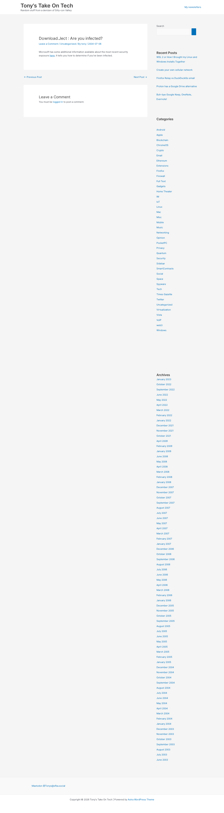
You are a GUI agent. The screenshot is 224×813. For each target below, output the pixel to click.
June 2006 (162, 574)
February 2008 (164, 477)
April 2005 (162, 646)
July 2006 (161, 569)
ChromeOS (162, 145)
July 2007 (161, 512)
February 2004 (164, 718)
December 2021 (165, 425)
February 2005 (164, 656)
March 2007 (162, 533)
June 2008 (162, 456)
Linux (159, 206)
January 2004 (163, 723)
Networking (162, 232)
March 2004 (162, 713)
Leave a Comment (48, 43)
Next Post (140, 77)
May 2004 (161, 703)
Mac (158, 212)
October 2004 (163, 677)
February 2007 (164, 538)
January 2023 (163, 379)
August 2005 (163, 626)
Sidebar (160, 263)
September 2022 (165, 389)
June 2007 (162, 518)
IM (157, 196)
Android (160, 129)
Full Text (161, 181)
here (52, 55)
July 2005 (161, 631)
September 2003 (165, 744)
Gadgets (160, 186)
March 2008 (162, 471)
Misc (159, 217)
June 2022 (162, 394)
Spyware (161, 284)
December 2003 (165, 729)
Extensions (162, 165)
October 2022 (163, 384)
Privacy (160, 248)
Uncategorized (68, 43)
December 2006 (165, 548)
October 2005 (163, 615)
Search (160, 26)
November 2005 (165, 610)
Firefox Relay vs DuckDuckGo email (175, 78)
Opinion (160, 237)
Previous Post (33, 77)
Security (160, 258)
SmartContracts (165, 268)
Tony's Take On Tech (47, 5)
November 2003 (165, 734)
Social (159, 273)
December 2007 (165, 487)
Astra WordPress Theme (141, 799)
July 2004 (161, 692)
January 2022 (163, 420)
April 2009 (162, 441)
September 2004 (165, 682)
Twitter (160, 299)
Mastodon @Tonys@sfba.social (48, 785)
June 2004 (162, 698)
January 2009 (163, 451)
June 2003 (162, 759)
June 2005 (162, 636)
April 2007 (162, 528)
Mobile (160, 222)
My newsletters (193, 7)
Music (159, 227)
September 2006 (165, 559)
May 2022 (161, 399)
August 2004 (163, 687)
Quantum (161, 253)
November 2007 (165, 492)
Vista (159, 314)
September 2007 (165, 502)
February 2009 (164, 446)
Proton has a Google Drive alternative (176, 86)
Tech (159, 289)
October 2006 (163, 554)
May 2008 (161, 461)
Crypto (160, 150)
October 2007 (163, 497)
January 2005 (163, 662)
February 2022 (164, 415)
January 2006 (163, 600)
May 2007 (161, 523)
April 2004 (162, 708)
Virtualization (163, 309)
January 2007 (163, 543)
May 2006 (161, 579)
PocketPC (161, 242)
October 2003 (163, 739)
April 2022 (162, 404)
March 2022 (162, 410)
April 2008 (162, 466)
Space (159, 278)
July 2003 (161, 754)
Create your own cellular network (174, 69)
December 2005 (165, 605)
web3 (159, 325)
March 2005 (162, 651)
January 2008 (163, 482)
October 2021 (163, 435)
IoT (158, 201)
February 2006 (164, 595)
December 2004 (165, 667)
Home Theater (164, 191)
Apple (159, 134)
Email (159, 155)
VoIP (158, 320)
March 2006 (162, 590)
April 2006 (162, 585)
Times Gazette (164, 294)
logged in (58, 101)
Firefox (160, 170)
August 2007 (163, 507)
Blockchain (162, 140)
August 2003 (163, 749)
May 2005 (161, 641)
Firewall (160, 176)
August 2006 (163, 564)
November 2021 (165, 430)
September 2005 (165, 621)
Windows (161, 330)
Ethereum (161, 160)
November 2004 (165, 672)
